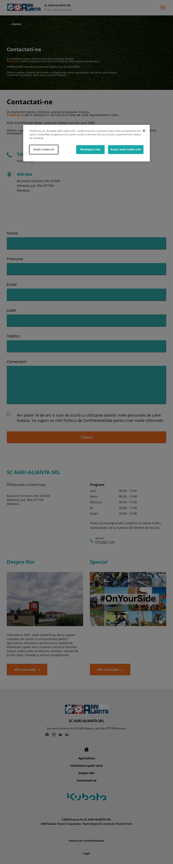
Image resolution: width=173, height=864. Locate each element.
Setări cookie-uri (44, 149)
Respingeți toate (90, 149)
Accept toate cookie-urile (125, 149)
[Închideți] (144, 130)
